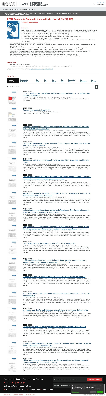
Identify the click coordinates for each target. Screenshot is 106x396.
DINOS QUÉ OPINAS (94, 379)
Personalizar (75, 392)
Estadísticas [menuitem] (23, 9)
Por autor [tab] (37, 80)
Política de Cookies (30, 394)
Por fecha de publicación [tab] (24, 80)
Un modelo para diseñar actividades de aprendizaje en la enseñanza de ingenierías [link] (55, 310)
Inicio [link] (5, 13)
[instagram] (21, 383)
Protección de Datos (18, 394)
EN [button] (103, 2)
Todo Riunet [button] (14, 9)
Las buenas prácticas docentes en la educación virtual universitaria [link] (49, 243)
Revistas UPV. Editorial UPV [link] (46, 13)
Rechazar (93, 392)
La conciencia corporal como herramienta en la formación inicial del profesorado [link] (54, 277)
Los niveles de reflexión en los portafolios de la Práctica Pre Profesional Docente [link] (54, 327)
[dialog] (87, 389)
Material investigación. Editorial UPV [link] (27, 13)
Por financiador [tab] (83, 80)
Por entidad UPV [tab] (71, 80)
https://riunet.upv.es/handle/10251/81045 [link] (41, 69)
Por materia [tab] (54, 80)
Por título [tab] (45, 80)
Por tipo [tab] (62, 80)
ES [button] (97, 2)
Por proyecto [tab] (93, 80)
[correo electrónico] (12, 383)
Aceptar (99, 392)
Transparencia (6, 394)
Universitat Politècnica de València (17, 386)
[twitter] (18, 383)
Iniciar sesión (101, 4)
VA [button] (100, 2)
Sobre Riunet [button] (31, 9)
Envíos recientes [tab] (11, 80)
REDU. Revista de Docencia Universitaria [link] (67, 13)
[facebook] (15, 383)
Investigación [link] (12, 13)
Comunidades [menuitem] (6, 9)
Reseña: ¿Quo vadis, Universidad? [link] (36, 110)
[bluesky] (23, 383)
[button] (94, 4)
